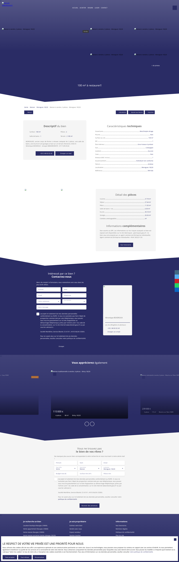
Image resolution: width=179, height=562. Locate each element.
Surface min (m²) (85, 474)
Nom (65, 289)
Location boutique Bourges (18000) (35, 526)
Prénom (41, 289)
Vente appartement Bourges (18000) (35, 529)
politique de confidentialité (76, 338)
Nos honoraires (121, 526)
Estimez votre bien (76, 526)
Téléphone (67, 295)
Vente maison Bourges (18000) (33, 532)
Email (40, 295)
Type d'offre (59, 467)
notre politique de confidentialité (141, 552)
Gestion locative (75, 535)
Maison (32, 107)
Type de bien (83, 467)
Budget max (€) (61, 474)
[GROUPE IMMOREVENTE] (8, 8)
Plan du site (120, 535)
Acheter (83, 8)
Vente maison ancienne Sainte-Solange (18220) (39, 535)
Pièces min (107, 474)
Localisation (106, 467)
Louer (97, 8)
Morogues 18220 (42, 107)
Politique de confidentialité (125, 532)
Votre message (43, 307)
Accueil (75, 8)
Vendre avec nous (76, 529)
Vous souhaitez (67, 300)
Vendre (90, 8)
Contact (104, 8)
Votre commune (43, 301)
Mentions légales (122, 529)
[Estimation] (175, 8)
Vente (26, 107)
